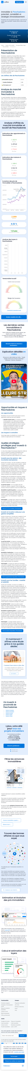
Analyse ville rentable (10, 45)
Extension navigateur (6, 1024)
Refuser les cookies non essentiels (14, 1061)
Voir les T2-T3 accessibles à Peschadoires (13, 518)
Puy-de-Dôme (6, 46)
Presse (16, 1029)
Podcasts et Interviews (20, 1027)
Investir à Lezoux (9, 733)
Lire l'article (14, 693)
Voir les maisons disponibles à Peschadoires (13, 648)
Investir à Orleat (9, 734)
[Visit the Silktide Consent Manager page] (23, 1065)
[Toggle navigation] (26, 2)
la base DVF (8, 951)
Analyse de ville (4, 1032)
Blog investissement (5, 1034)
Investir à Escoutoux (10, 731)
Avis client (17, 1026)
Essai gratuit (19, 2)
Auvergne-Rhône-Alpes (21, 45)
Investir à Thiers (9, 735)
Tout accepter (14, 1056)
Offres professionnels (6, 1035)
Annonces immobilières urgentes (12, 840)
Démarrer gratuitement (14, 765)
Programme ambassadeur (21, 1024)
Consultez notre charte (15, 1052)
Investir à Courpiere (10, 730)
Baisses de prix (7, 844)
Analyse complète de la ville (14, 319)
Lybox (2, 45)
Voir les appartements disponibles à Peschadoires (14, 589)
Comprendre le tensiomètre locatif (14, 313)
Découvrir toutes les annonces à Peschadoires (14, 347)
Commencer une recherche (12, 911)
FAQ (16, 1031)
